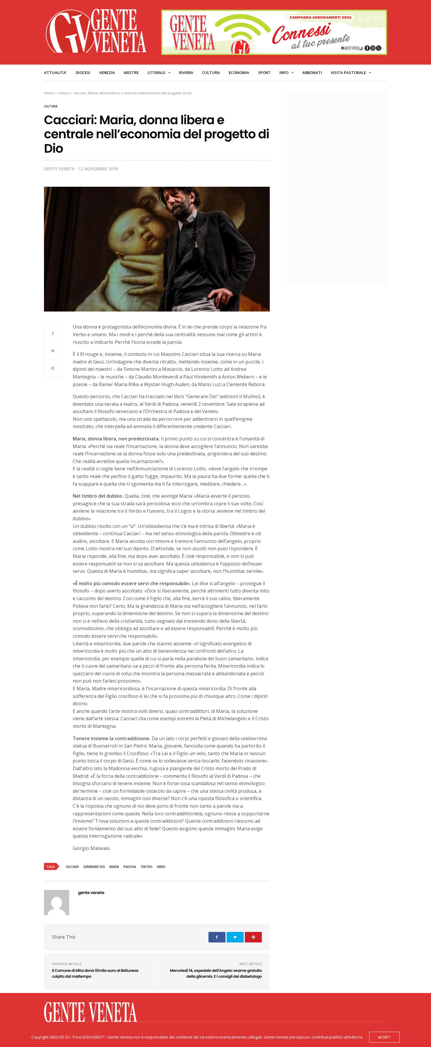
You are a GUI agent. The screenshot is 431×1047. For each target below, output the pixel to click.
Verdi (161, 867)
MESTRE (131, 72)
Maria (114, 867)
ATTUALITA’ (55, 72)
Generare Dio (94, 867)
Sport (264, 72)
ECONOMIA (239, 72)
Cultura (211, 72)
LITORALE (156, 72)
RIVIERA (186, 72)
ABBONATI (312, 72)
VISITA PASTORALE (348, 72)
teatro (146, 867)
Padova (129, 867)
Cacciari (72, 867)
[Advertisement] (340, 187)
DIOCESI (83, 72)
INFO (284, 72)
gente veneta (59, 168)
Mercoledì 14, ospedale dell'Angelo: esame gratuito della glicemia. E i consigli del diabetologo (216, 973)
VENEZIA (107, 72)
